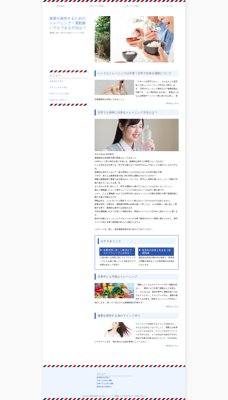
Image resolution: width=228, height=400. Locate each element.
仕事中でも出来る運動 (59, 94)
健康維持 (60, 6)
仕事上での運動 (131, 6)
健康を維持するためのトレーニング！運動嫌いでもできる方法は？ (67, 23)
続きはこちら (173, 103)
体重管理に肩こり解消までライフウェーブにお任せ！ (117, 251)
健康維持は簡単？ (57, 81)
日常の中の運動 (96, 6)
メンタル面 (167, 6)
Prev (98, 39)
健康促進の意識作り (58, 100)
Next (170, 39)
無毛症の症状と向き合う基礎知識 (156, 251)
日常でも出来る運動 (58, 87)
